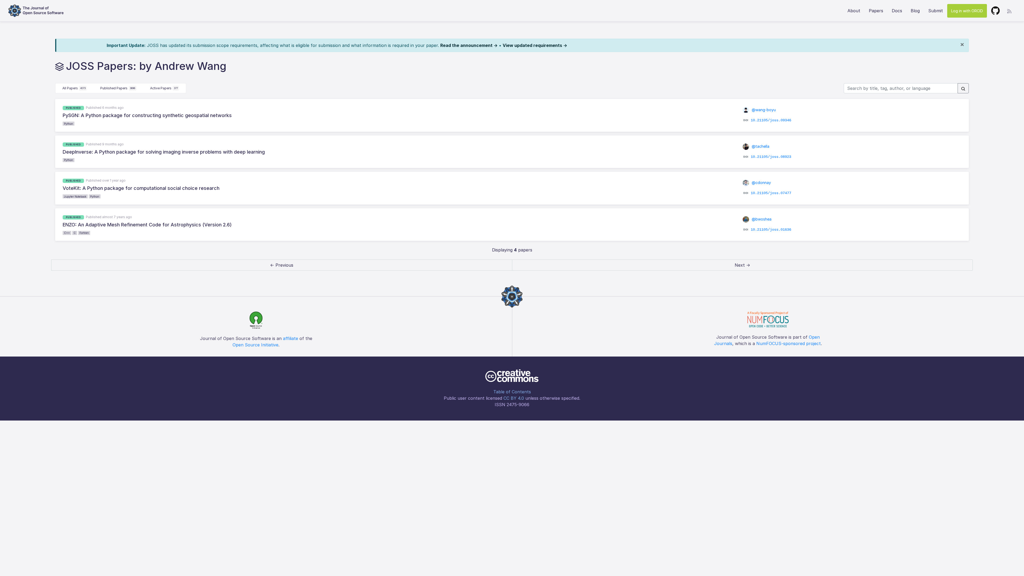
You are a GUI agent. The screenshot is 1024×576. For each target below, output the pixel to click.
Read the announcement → (469, 45)
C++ (67, 232)
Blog (915, 10)
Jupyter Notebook (75, 196)
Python (68, 123)
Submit (935, 10)
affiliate (290, 338)
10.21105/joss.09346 (771, 120)
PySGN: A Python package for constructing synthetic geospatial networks (147, 115)
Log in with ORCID (967, 11)
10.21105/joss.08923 (771, 157)
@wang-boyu (763, 109)
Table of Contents (512, 391)
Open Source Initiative (255, 344)
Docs (897, 10)
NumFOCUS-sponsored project (788, 343)
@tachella (760, 146)
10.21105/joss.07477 (771, 193)
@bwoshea (761, 219)
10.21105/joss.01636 (771, 229)
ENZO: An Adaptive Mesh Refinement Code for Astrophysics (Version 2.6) (147, 224)
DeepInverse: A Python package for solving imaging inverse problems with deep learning (164, 152)
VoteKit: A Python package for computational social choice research (141, 188)
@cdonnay (761, 182)
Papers (876, 10)
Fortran (84, 232)
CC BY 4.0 (513, 398)
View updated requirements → (535, 45)
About (853, 10)
